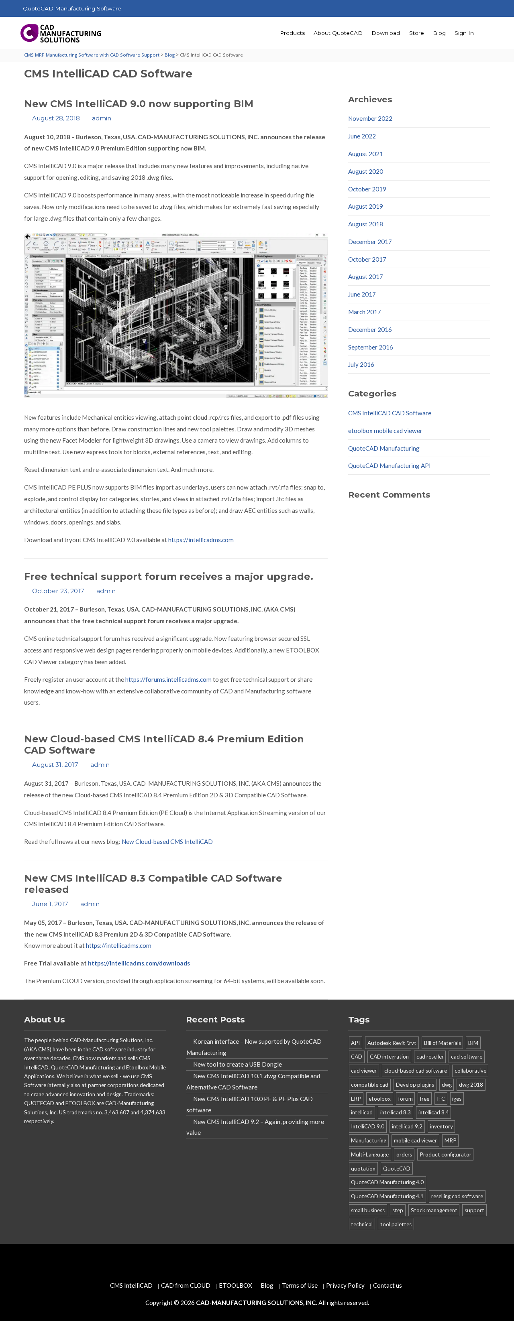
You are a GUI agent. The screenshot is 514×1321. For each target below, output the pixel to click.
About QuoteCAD (338, 33)
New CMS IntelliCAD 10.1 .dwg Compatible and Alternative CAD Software (253, 1081)
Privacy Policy (345, 1285)
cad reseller (430, 1056)
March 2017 (364, 311)
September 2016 (370, 347)
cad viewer (364, 1070)
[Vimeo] (465, 8)
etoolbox (380, 1098)
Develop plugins (415, 1084)
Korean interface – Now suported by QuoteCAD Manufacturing (254, 1047)
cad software (466, 1056)
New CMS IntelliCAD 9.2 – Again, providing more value (255, 1127)
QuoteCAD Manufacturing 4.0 (387, 1182)
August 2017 (365, 276)
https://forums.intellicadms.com (168, 679)
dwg (447, 1084)
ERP (356, 1098)
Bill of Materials (442, 1043)
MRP (451, 1140)
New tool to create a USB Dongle (237, 1064)
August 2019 (365, 206)
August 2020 (365, 171)
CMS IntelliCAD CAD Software (389, 413)
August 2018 (365, 224)
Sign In (464, 33)
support (474, 1210)
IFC (441, 1098)
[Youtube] (449, 8)
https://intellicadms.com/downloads (139, 963)
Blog (439, 33)
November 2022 (370, 118)
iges (456, 1098)
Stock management (434, 1210)
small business (368, 1210)
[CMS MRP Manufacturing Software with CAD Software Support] (61, 33)
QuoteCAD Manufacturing (384, 448)
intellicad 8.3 (395, 1112)
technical (362, 1224)
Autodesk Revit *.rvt (391, 1043)
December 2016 (370, 329)
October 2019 (367, 189)
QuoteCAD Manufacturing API (389, 465)
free (424, 1098)
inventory (441, 1126)
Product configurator (445, 1154)
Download (385, 33)
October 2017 (367, 259)
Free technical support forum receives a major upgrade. (168, 576)
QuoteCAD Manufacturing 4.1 (387, 1196)
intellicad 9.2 (407, 1126)
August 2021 (365, 153)
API (355, 1043)
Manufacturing (368, 1140)
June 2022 (362, 136)
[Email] (482, 8)
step (397, 1210)
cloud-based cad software (415, 1070)
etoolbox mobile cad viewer (385, 430)
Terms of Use (300, 1285)
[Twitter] (416, 8)
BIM (473, 1043)
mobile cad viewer (415, 1140)
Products (292, 33)
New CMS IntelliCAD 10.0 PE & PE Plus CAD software (249, 1104)
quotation (363, 1168)
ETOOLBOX (235, 1285)
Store (416, 33)
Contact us (387, 1285)
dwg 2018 (471, 1084)
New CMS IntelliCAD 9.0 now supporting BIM (138, 104)
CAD (356, 1056)
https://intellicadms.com (201, 539)
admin (101, 118)
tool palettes (396, 1224)
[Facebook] (432, 8)
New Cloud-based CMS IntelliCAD (167, 841)
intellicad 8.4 (433, 1112)
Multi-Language (370, 1154)
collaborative (470, 1070)
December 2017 (370, 241)
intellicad (362, 1112)
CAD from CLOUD (185, 1285)
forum (405, 1098)
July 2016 (361, 364)
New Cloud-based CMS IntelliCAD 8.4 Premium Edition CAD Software (164, 744)
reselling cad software (457, 1196)
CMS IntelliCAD (131, 1285)
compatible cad (369, 1084)
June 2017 (362, 294)
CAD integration (389, 1056)
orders (404, 1154)
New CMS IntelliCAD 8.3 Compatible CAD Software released (153, 883)
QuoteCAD (396, 1168)
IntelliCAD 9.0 (367, 1126)
